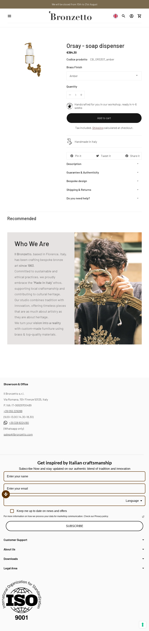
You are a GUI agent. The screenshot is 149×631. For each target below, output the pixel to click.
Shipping (97, 127)
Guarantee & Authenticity (83, 172)
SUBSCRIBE (74, 526)
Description (74, 163)
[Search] (124, 16)
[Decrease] (70, 95)
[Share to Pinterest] (72, 155)
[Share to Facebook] (127, 155)
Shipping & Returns (79, 189)
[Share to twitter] (97, 155)
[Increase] (81, 95)
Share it (135, 155)
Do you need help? (78, 198)
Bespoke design (77, 181)
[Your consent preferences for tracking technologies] (142, 624)
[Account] (132, 16)
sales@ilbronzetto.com (18, 434)
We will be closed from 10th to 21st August (74, 4)
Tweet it (106, 155)
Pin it (78, 155)
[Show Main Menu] (19, 16)
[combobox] (116, 16)
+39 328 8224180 (19, 422)
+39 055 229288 (13, 411)
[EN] (116, 16)
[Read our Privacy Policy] (143, 516)
